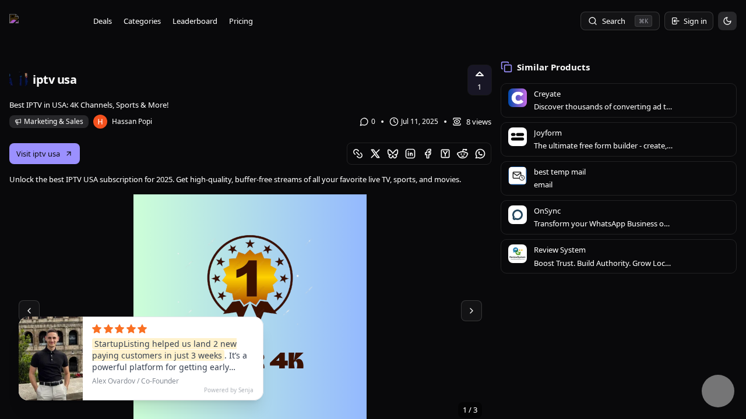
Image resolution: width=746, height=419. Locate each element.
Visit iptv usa (38, 153)
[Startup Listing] (44, 21)
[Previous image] (29, 310)
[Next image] (471, 310)
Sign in (695, 21)
